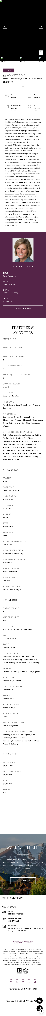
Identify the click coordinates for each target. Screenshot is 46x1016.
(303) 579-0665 (10, 284)
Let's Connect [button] (23, 881)
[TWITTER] (29, 981)
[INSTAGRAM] (17, 981)
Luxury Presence (29, 989)
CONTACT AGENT (23, 308)
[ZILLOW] (35, 981)
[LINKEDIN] (23, 981)
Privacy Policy (32, 1001)
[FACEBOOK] (11, 981)
